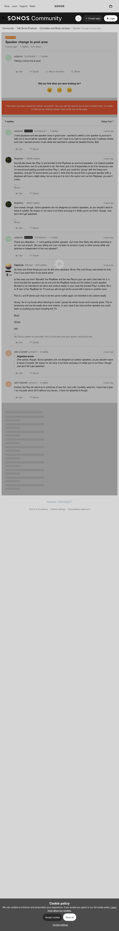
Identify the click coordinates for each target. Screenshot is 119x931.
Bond (16, 315)
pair (16, 328)
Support (23, 6)
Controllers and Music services (55, 28)
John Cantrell (20, 351)
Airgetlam (18, 158)
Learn (15, 6)
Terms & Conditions (38, 509)
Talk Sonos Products (27, 28)
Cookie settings (58, 509)
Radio (32, 6)
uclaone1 (18, 56)
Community (8, 28)
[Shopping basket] (111, 6)
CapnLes (19, 264)
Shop (6, 6)
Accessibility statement (79, 509)
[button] (3, 18)
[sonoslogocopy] (59, 6)
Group (17, 321)
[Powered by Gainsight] (59, 502)
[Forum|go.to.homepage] (35, 18)
